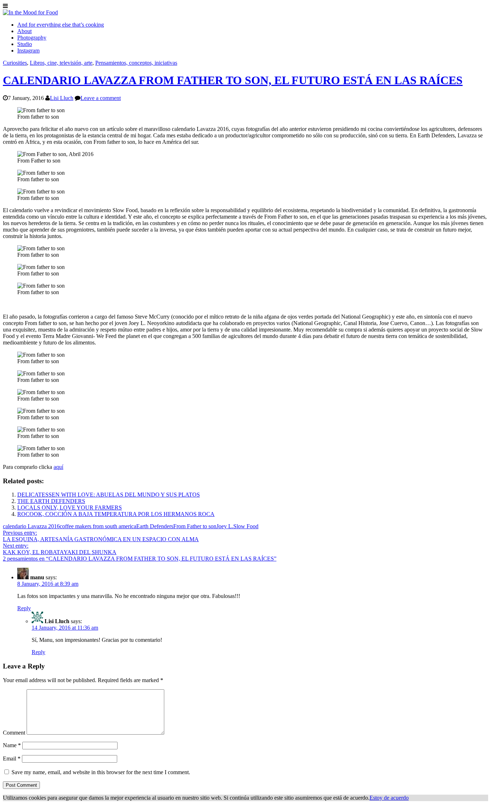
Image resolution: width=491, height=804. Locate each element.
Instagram (28, 50)
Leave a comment (101, 98)
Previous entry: (101, 536)
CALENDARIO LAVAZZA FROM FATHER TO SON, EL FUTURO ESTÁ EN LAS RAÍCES (233, 80)
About (24, 31)
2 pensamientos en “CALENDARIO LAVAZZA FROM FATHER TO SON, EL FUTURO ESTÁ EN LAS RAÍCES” (139, 559)
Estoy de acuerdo (389, 798)
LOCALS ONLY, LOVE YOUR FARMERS (69, 507)
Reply (24, 608)
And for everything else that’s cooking (60, 25)
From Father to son (194, 526)
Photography (31, 38)
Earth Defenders (154, 526)
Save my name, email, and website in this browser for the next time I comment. (101, 772)
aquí (58, 467)
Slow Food (245, 526)
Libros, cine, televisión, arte (61, 63)
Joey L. (224, 526)
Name (12, 745)
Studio (24, 44)
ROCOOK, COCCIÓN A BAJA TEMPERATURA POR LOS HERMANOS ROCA (116, 514)
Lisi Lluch (61, 98)
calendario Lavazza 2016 (31, 526)
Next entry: (59, 549)
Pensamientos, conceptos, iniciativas (136, 63)
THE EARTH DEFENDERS (51, 501)
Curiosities (15, 63)
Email (11, 758)
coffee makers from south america (98, 526)
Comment (14, 733)
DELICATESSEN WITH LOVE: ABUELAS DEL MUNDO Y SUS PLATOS (108, 495)
